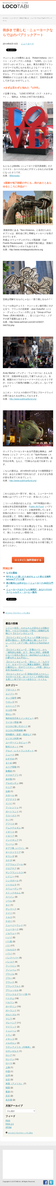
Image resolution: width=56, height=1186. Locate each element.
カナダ (9, 860)
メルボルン (11, 1042)
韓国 (8, 1087)
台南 (8, 791)
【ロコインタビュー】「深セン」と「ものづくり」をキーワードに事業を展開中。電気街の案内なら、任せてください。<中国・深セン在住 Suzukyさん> (28, 665)
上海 (8, 1067)
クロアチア (11, 868)
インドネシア (12, 839)
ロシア (9, 1055)
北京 (8, 1095)
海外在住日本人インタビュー (20, 718)
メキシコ (10, 1038)
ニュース (10, 754)
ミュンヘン (11, 1030)
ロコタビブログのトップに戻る (17, 613)
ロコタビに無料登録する (28, 559)
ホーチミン (11, 1006)
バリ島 (9, 941)
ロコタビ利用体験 (14, 730)
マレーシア (11, 1022)
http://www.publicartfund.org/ (23, 398)
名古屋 (9, 1099)
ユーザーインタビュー (16, 742)
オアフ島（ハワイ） (15, 848)
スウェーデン (12, 888)
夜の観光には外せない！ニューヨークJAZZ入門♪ (29, 584)
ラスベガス (11, 815)
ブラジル (10, 973)
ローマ (9, 1063)
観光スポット (12, 746)
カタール (10, 795)
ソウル (9, 900)
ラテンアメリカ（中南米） (19, 1047)
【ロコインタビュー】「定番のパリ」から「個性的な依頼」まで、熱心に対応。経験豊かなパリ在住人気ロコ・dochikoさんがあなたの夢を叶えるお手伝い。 (28, 653)
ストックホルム (13, 892)
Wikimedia (14, 175)
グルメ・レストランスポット (20, 750)
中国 (8, 1071)
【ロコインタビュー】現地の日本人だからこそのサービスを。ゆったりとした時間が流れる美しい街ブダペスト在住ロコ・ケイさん (27, 676)
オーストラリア (13, 852)
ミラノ (9, 1034)
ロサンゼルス (12, 1051)
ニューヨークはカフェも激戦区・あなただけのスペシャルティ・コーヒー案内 (29, 591)
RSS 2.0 (10, 1124)
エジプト (10, 693)
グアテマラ (11, 799)
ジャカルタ (11, 884)
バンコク (10, 961)
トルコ (9, 917)
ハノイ (9, 937)
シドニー (10, 876)
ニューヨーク (27, 43)
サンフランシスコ (14, 872)
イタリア (10, 835)
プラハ (9, 977)
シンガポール (12, 880)
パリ (8, 945)
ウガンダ (10, 701)
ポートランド (12, 811)
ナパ (8, 819)
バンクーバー (12, 957)
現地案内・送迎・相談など (19, 734)
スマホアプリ (12, 775)
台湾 (8, 1075)
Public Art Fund (36, 506)
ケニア (9, 787)
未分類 (9, 779)
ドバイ (9, 803)
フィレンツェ (12, 807)
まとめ (9, 762)
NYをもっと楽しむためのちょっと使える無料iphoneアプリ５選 (28, 578)
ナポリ (9, 921)
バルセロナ (11, 949)
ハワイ (9, 953)
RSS (8, 1120)
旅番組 (9, 770)
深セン (9, 714)
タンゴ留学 (11, 697)
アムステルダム (13, 827)
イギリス (10, 831)
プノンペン (11, 969)
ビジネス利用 (12, 738)
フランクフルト (13, 986)
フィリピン (11, 965)
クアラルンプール (14, 864)
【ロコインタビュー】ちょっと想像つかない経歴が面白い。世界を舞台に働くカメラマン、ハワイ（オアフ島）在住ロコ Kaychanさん (27, 641)
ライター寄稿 (12, 722)
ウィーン (10, 844)
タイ (8, 904)
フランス (10, 982)
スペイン (10, 896)
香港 (8, 1091)
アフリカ (10, 823)
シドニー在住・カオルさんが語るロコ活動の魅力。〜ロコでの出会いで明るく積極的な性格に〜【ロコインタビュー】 (27, 630)
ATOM (8, 1127)
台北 (8, 1079)
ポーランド (11, 1010)
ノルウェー (11, 933)
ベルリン (10, 1002)
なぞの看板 (11, 572)
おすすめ (10, 758)
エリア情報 (11, 766)
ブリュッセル (12, 990)
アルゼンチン (12, 783)
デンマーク (11, 908)
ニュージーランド (14, 925)
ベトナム (10, 998)
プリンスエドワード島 (16, 994)
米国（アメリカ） (14, 1083)
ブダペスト (11, 689)
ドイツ (9, 913)
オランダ (10, 856)
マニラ (9, 1018)
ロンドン (10, 1059)
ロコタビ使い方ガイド (16, 726)
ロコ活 (9, 710)
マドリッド (11, 1026)
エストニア (11, 705)
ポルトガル (11, 1014)
